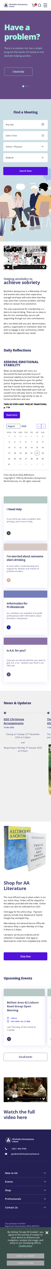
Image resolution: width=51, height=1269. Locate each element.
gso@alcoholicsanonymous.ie (25, 1154)
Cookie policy (25, 1245)
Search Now (25, 170)
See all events (25, 1056)
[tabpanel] (25, 49)
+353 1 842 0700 (18, 1149)
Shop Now (25, 956)
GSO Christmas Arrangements (14, 721)
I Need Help (18, 71)
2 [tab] (26, 86)
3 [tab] (28, 86)
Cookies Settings (25, 1263)
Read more (11, 414)
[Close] (47, 1232)
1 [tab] (23, 86)
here (11, 912)
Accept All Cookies (26, 1256)
